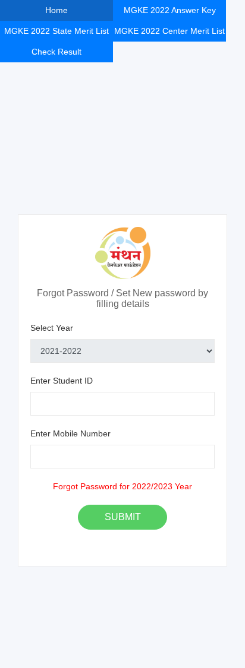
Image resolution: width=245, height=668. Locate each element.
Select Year (51, 328)
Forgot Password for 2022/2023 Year (122, 486)
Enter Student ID (61, 380)
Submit (123, 517)
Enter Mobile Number (70, 433)
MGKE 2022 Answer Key (170, 10)
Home (56, 10)
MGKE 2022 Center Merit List (169, 31)
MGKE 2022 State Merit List (56, 31)
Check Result (56, 51)
